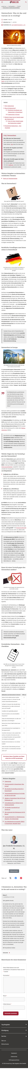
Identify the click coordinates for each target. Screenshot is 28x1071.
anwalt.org (3, 6)
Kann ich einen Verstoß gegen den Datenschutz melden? (15, 122)
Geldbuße (10, 165)
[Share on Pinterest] (21, 878)
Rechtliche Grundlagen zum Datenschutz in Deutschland (15, 111)
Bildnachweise (5, 1044)
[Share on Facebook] (15, 878)
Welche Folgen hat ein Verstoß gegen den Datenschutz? (14, 118)
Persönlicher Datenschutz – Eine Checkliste (13, 127)
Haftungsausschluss (14, 1060)
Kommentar (6, 975)
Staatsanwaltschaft (21, 527)
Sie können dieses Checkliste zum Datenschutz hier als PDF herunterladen (14, 757)
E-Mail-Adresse (7, 1004)
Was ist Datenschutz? (10, 108)
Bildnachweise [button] (14, 871)
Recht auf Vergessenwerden (10, 178)
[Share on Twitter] (10, 878)
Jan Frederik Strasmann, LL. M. (18, 24)
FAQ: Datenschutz (9, 106)
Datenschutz (8, 781)
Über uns (3, 1040)
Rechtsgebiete (11, 6)
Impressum (14, 1053)
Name (5, 995)
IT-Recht (19, 6)
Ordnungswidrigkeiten (6, 467)
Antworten (5, 952)
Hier (12, 144)
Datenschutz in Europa (14, 114)
